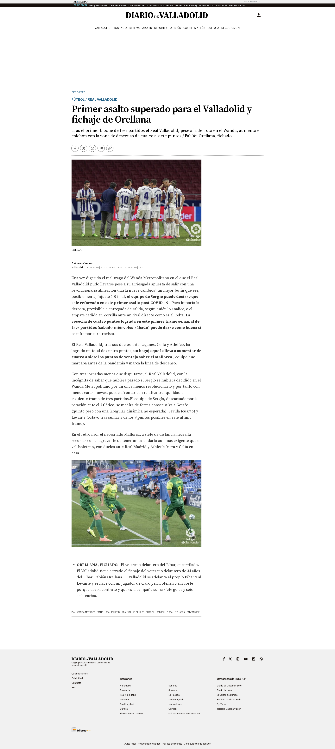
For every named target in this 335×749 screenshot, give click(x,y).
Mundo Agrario (176, 699)
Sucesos (172, 690)
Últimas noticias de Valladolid (184, 713)
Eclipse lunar (155, 5)
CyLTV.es (221, 704)
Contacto (76, 683)
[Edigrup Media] (81, 729)
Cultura (213, 28)
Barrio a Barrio (236, 5)
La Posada (174, 695)
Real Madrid (112, 612)
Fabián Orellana (196, 612)
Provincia (120, 28)
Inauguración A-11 (98, 5)
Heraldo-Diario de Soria (229, 699)
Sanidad (172, 685)
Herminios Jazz (138, 5)
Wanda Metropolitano (90, 612)
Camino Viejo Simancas (197, 5)
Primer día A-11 (119, 5)
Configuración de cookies (197, 743)
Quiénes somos (80, 673)
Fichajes (179, 612)
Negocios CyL (230, 28)
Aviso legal (130, 743)
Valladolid (103, 28)
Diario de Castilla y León (229, 685)
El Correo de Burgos (227, 695)
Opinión (175, 28)
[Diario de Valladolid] (167, 15)
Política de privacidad (149, 743)
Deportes (161, 28)
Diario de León (224, 690)
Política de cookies (172, 743)
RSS (74, 687)
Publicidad (77, 678)
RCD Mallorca (164, 612)
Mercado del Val (173, 5)
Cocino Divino (219, 5)
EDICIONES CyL (251, 2)
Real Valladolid (141, 28)
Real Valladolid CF (133, 612)
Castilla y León (194, 28)
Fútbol (150, 612)
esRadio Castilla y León (229, 709)
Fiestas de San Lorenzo (132, 713)
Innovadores (174, 704)
